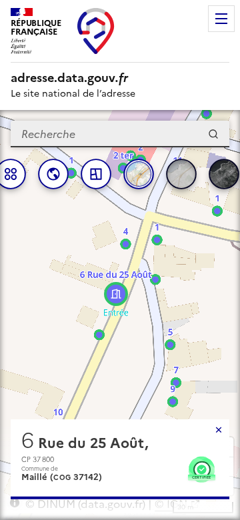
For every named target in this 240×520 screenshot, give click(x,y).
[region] (120, 315)
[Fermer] (218, 430)
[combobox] (120, 134)
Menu (221, 18)
